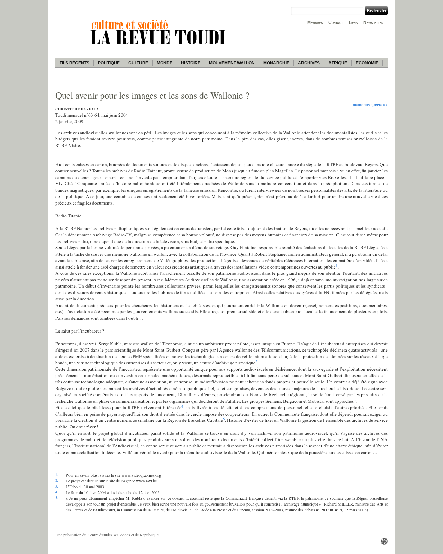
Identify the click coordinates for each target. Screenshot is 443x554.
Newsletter (373, 22)
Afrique (337, 63)
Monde (164, 63)
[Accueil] (159, 45)
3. (56, 486)
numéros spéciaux (370, 104)
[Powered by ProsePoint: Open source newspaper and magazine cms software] (384, 543)
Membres (315, 22)
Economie (367, 63)
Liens (353, 22)
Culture (138, 63)
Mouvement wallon (232, 63)
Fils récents (74, 63)
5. (56, 497)
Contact (335, 22)
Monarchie (276, 63)
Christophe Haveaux (77, 109)
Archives (309, 63)
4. (56, 492)
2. (56, 480)
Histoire (190, 63)
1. (56, 474)
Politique (109, 63)
